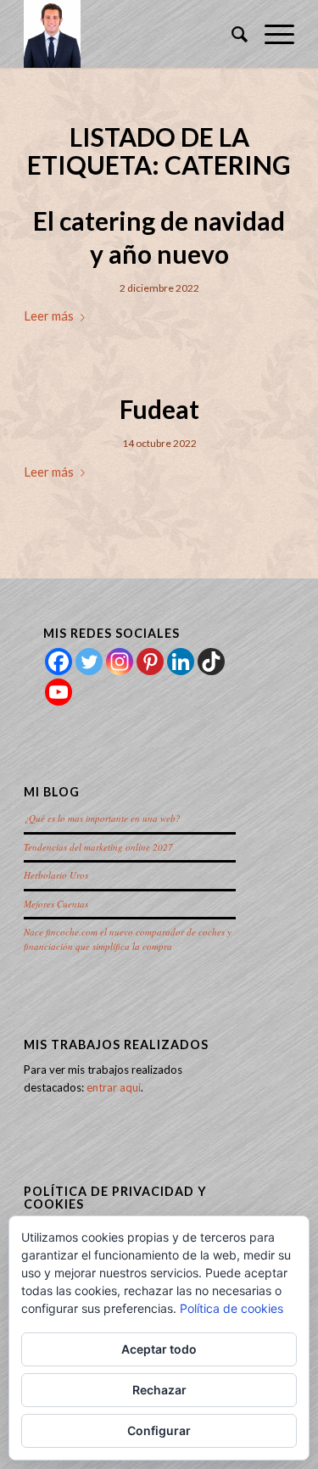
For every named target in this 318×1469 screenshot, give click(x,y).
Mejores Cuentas (56, 903)
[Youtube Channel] (58, 692)
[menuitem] (231, 34)
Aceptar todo (159, 1349)
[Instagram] (119, 661)
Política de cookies (231, 1308)
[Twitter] (89, 661)
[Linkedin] (180, 661)
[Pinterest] (150, 661)
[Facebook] (58, 661)
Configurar (159, 1430)
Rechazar (159, 1389)
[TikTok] (211, 661)
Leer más (49, 315)
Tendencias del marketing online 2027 (98, 847)
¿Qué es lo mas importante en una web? (102, 818)
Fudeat (159, 409)
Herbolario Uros (56, 875)
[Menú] (271, 34)
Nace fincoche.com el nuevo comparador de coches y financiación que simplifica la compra (128, 938)
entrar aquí (113, 1087)
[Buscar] (231, 34)
